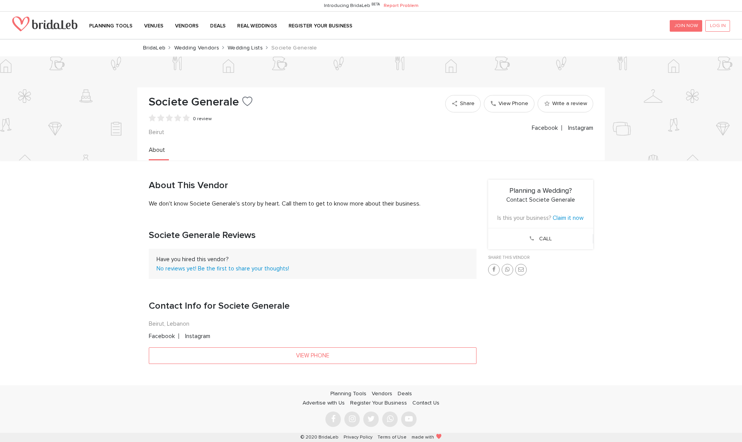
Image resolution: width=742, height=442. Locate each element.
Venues (153, 26)
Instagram (580, 127)
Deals (218, 26)
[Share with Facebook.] (494, 269)
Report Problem (401, 5)
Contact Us (425, 403)
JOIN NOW (686, 25)
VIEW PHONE (312, 355)
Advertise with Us (324, 403)
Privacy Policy (358, 437)
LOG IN (718, 25)
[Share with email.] (521, 269)
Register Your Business (320, 26)
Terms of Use (392, 437)
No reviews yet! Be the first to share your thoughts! (223, 268)
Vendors (187, 26)
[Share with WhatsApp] (507, 269)
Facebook (545, 127)
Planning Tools (111, 26)
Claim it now (568, 217)
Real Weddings (257, 26)
